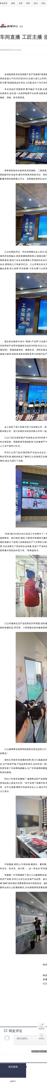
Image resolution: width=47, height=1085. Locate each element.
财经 (28, 3)
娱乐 (36, 3)
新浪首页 (3, 3)
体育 (20, 3)
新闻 (13, 3)
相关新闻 (41, 1037)
